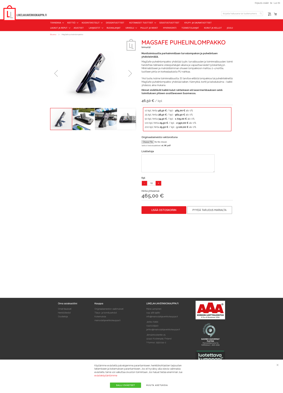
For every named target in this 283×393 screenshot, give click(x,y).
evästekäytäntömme (105, 375)
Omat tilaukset (64, 309)
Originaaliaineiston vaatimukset (108, 309)
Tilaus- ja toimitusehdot (105, 313)
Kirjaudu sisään (262, 3)
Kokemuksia (100, 316)
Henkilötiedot (64, 313)
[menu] (141, 25)
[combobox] (242, 13)
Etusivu (53, 34)
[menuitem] (56, 22)
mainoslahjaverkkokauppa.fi (107, 320)
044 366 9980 (153, 313)
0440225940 (152, 326)
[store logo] (25, 13)
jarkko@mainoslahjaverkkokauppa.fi (163, 329)
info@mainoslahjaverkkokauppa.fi (162, 316)
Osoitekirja (63, 316)
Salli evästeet (125, 385)
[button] (56, 73)
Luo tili (277, 3)
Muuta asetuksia (157, 385)
